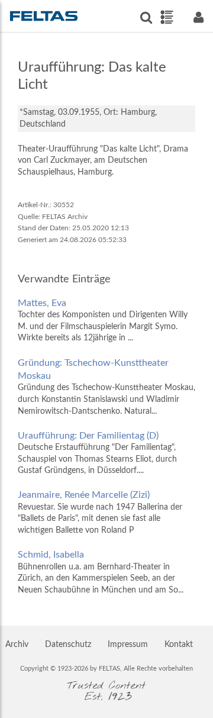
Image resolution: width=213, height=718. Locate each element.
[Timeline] (167, 17)
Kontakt (178, 644)
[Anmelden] (198, 17)
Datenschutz (68, 644)
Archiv (16, 644)
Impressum (128, 644)
